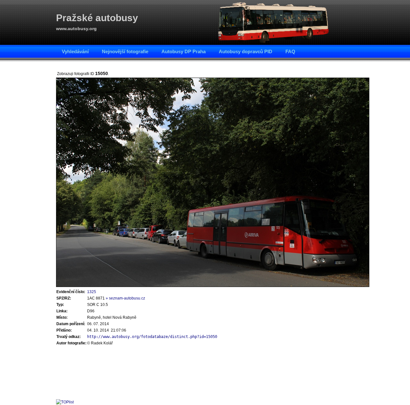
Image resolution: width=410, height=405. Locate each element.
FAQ (290, 51)
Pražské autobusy (97, 18)
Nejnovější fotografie (125, 51)
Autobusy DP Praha (183, 51)
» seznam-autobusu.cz (125, 298)
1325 (91, 292)
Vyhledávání (75, 51)
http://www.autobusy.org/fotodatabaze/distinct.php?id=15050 (152, 336)
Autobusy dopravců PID (245, 51)
